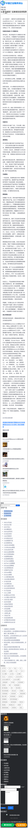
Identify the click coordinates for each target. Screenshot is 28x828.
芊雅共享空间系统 (9, 620)
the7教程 (19, 673)
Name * (2, 786)
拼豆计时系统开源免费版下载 (12, 647)
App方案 (7, 525)
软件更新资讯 (9, 588)
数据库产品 (8, 540)
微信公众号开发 (9, 595)
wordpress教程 (16, 679)
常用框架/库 (8, 568)
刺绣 (10, 685)
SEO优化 (4, 671)
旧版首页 (6, 781)
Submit (3, 808)
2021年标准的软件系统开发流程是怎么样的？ (14, 458)
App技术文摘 (8, 549)
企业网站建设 (20, 682)
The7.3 (22, 671)
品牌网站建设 (8, 556)
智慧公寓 (7, 613)
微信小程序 (4, 696)
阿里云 (21, 707)
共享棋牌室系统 (8, 511)
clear (7, 808)
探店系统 (20, 696)
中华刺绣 (7, 602)
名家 (12, 688)
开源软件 (8, 536)
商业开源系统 (8, 604)
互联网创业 (8, 543)
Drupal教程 (8, 572)
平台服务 (6, 763)
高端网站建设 (8, 559)
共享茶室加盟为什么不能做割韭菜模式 (12, 449)
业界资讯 (8, 531)
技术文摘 (10, 417)
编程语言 (8, 529)
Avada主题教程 (9, 565)
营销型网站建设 (5, 707)
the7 (16, 671)
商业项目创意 (8, 606)
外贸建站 (21, 690)
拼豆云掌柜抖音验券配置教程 (12, 640)
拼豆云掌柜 (8, 611)
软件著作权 (14, 707)
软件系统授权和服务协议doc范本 (11, 468)
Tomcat (3, 676)
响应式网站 (18, 688)
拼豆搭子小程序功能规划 (11, 653)
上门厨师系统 (7, 516)
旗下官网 (6, 774)
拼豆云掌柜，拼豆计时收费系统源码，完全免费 (15, 744)
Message (3, 804)
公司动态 (8, 522)
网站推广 (19, 704)
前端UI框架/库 (9, 579)
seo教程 (10, 671)
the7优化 (12, 673)
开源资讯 (6, 777)
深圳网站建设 (5, 702)
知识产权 (7, 615)
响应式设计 (8, 538)
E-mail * (22, 786)
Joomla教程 (8, 574)
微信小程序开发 (9, 597)
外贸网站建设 (9, 554)
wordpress (10, 676)
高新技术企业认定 (9, 622)
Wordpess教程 (9, 547)
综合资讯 (8, 534)
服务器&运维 (9, 577)
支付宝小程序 (8, 599)
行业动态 (7, 590)
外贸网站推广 (13, 693)
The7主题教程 (9, 561)
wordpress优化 (19, 676)
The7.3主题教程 (9, 563)
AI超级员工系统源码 (9, 629)
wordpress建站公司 (6, 679)
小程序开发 (7, 767)
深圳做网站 (4, 699)
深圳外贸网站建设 (13, 699)
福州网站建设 (13, 702)
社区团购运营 (8, 618)
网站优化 (21, 702)
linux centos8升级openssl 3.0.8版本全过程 (13, 439)
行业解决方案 (8, 586)
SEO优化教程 (9, 545)
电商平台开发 (8, 570)
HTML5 (7, 527)
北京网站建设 (17, 685)
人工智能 (7, 593)
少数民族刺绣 (22, 693)
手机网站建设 (12, 696)
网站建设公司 (11, 704)
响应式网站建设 (5, 690)
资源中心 (6, 779)
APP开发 (4, 668)
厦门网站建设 (5, 688)
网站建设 (4, 704)
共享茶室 (4, 685)
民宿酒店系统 (7, 513)
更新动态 (8, 583)
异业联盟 (7, 608)
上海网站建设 (5, 682)
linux (10, 668)
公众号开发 (7, 770)
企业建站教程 (9, 552)
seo (20, 668)
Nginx (15, 668)
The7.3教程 (4, 673)
